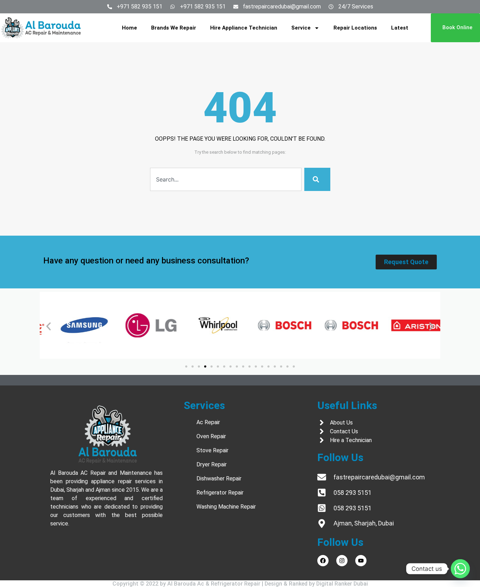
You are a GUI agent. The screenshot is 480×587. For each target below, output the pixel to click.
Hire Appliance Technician (243, 28)
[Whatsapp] (460, 568)
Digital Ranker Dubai (342, 583)
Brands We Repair (173, 28)
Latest (399, 28)
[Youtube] (361, 560)
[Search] (317, 179)
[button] (48, 326)
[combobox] (225, 179)
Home (129, 28)
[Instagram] (342, 560)
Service (301, 28)
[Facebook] (323, 560)
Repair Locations (355, 28)
